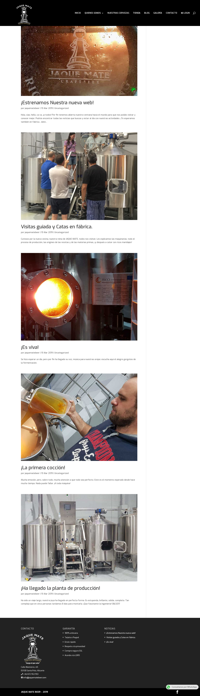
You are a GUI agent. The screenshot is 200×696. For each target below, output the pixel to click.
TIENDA (136, 13)
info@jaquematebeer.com (34, 677)
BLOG (147, 13)
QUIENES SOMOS (93, 13)
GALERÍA (157, 13)
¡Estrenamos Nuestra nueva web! (57, 102)
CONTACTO (171, 13)
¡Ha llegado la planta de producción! (60, 588)
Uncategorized (61, 108)
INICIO (78, 13)
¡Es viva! (30, 347)
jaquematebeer (32, 108)
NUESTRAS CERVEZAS (118, 13)
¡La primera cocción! (43, 467)
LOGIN (186, 13)
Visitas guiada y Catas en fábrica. (56, 226)
